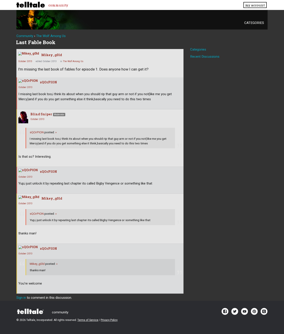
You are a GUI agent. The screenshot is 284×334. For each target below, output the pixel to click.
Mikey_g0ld (51, 55)
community (58, 5)
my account (255, 5)
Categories (254, 23)
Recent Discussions (204, 57)
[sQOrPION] (28, 81)
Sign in (21, 298)
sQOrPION (48, 82)
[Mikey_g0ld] (28, 53)
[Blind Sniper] (23, 117)
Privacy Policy (109, 320)
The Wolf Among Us (73, 61)
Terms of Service (87, 320)
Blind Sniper (41, 114)
